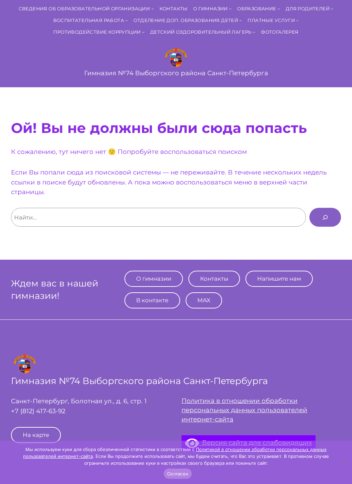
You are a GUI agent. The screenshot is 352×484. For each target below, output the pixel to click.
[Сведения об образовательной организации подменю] (152, 8)
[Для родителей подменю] (332, 8)
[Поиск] (325, 217)
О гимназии (153, 278)
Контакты (214, 278)
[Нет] (343, 462)
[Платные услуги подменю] (297, 20)
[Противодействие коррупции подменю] (143, 32)
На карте (36, 434)
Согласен (177, 473)
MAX (203, 300)
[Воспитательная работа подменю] (126, 20)
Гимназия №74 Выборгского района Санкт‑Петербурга (176, 73)
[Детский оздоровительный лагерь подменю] (254, 32)
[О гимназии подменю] (230, 8)
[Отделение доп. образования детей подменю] (240, 20)
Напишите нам (279, 278)
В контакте (152, 300)
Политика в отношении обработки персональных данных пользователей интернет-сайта (244, 410)
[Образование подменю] (278, 8)
